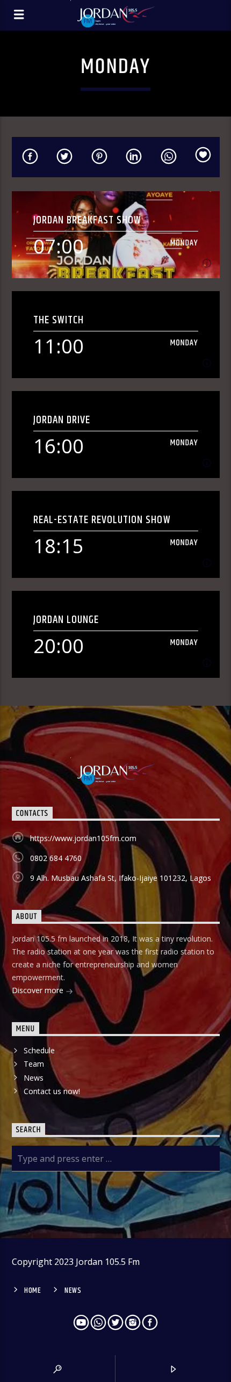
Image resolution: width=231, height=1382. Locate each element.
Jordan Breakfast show (87, 220)
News (34, 1078)
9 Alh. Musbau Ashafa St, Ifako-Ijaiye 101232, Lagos (120, 878)
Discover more (39, 990)
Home (32, 1291)
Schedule (39, 1050)
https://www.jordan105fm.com (83, 838)
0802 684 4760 (56, 858)
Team (34, 1064)
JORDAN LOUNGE (66, 619)
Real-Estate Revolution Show (102, 519)
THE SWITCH (58, 319)
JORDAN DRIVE (61, 419)
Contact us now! (52, 1091)
